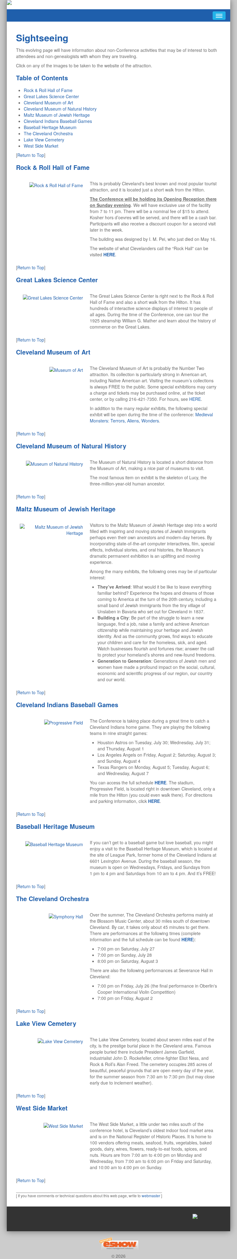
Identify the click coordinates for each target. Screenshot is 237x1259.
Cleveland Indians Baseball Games (58, 121)
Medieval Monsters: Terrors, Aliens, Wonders (151, 417)
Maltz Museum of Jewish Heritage (57, 115)
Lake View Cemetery (44, 139)
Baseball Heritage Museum (50, 127)
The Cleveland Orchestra (48, 133)
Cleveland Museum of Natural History (60, 109)
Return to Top (30, 155)
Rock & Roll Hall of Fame (48, 90)
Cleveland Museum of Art (48, 102)
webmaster (151, 1195)
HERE (195, 399)
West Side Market (41, 146)
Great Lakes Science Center (51, 96)
